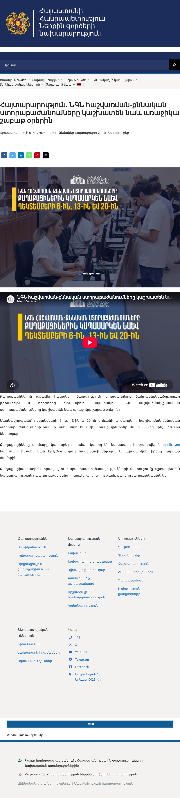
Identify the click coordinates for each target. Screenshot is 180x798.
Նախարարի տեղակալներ (90, 561)
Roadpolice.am (169, 444)
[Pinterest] (37, 155)
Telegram (82, 659)
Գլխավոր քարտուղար (86, 570)
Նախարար (77, 553)
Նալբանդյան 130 (88, 674)
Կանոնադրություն (83, 605)
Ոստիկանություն (32, 547)
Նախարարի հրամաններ (39, 652)
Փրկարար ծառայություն (38, 555)
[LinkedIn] (21, 155)
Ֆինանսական (29, 644)
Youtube (81, 652)
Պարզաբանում (130, 580)
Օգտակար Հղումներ (35, 661)
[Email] (45, 155)
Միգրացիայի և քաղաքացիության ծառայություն (33, 569)
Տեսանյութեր (118, 133)
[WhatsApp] (29, 155)
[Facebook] (4, 155)
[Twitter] (12, 155)
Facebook (82, 667)
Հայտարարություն (90, 133)
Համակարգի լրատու (135, 572)
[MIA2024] (17, 12)
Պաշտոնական (130, 547)
